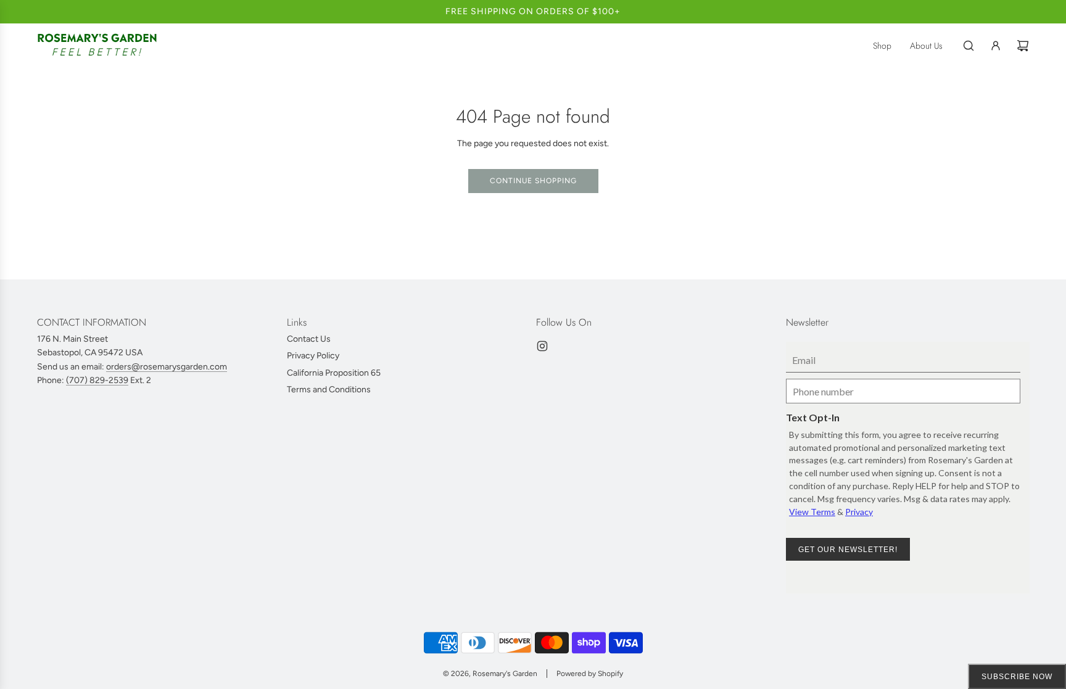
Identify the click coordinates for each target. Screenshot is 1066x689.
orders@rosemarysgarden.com (166, 366)
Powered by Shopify (589, 673)
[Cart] (1022, 45)
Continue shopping (533, 180)
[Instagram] (542, 346)
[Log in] (995, 45)
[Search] (968, 45)
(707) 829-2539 (97, 380)
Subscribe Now (1016, 676)
